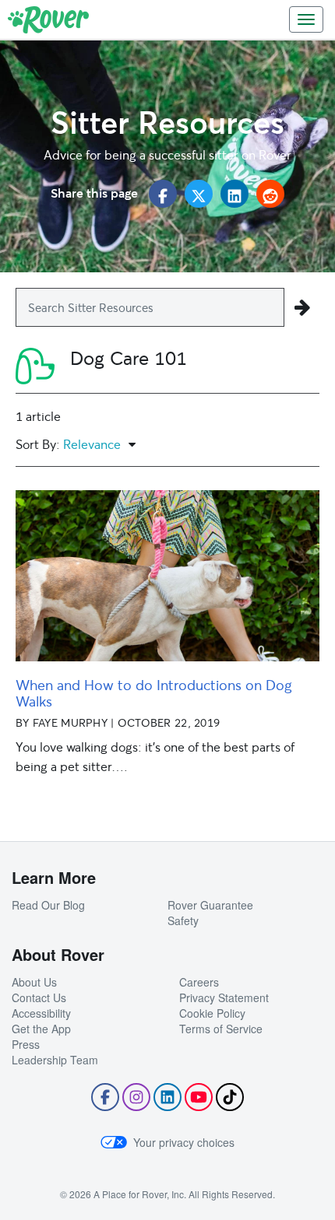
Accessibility (41, 1013)
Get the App (41, 1028)
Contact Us (39, 997)
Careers (199, 982)
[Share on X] (199, 194)
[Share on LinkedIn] (234, 194)
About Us (34, 982)
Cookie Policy (212, 1013)
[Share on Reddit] (270, 194)
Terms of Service (221, 1028)
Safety (183, 920)
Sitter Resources (167, 121)
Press (26, 1044)
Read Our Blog (48, 905)
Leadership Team (55, 1060)
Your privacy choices (184, 1142)
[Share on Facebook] (163, 194)
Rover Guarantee (210, 905)
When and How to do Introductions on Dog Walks (154, 692)
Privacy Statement (224, 997)
